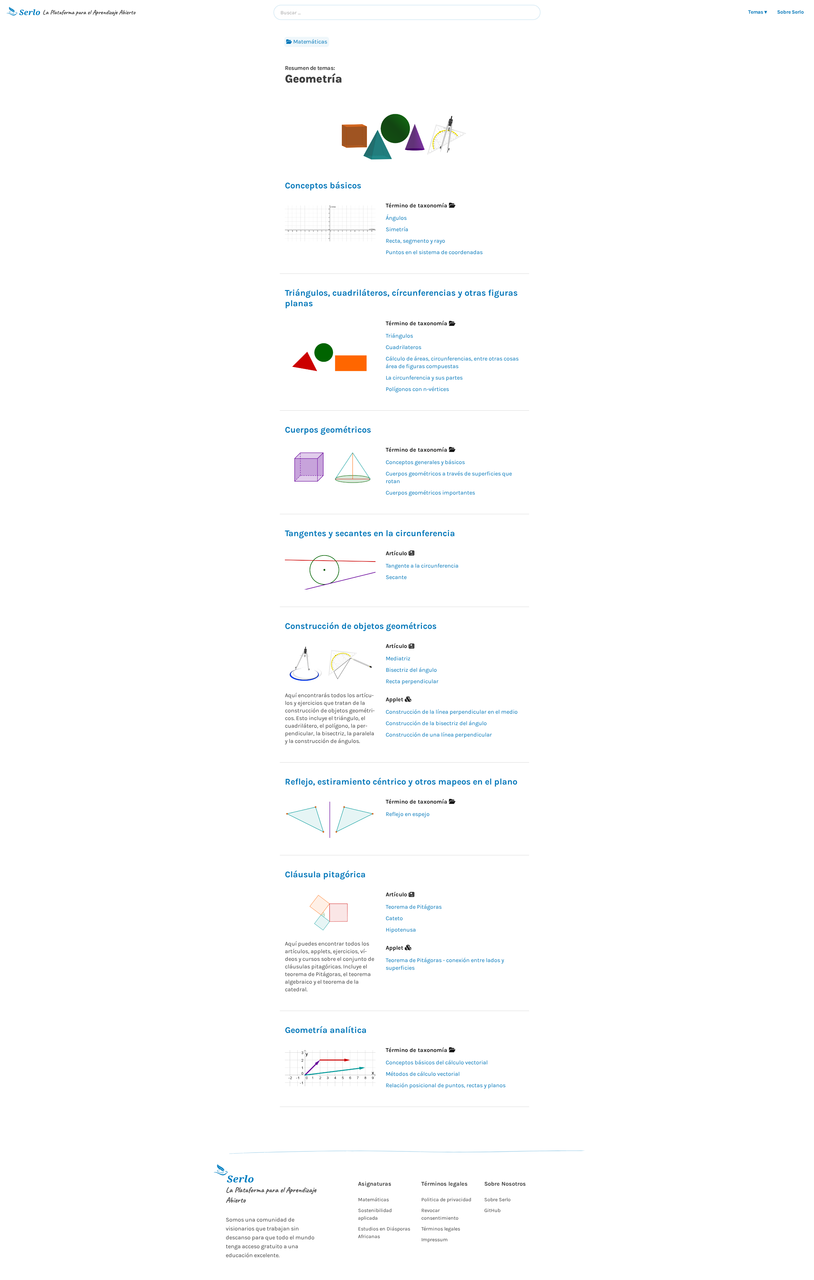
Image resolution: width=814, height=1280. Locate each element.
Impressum (434, 1239)
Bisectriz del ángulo (411, 669)
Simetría (397, 229)
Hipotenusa (401, 929)
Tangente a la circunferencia (422, 565)
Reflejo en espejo (408, 814)
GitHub (492, 1210)
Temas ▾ (757, 12)
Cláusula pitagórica (325, 874)
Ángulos (396, 217)
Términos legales (440, 1229)
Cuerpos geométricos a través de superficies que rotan (449, 477)
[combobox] (407, 12)
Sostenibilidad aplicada (375, 1214)
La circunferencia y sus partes (424, 377)
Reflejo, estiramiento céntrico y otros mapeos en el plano (401, 782)
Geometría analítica (326, 1030)
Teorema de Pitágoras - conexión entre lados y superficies (445, 964)
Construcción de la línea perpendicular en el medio (452, 711)
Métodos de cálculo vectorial (423, 1073)
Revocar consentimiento (440, 1214)
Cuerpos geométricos (328, 430)
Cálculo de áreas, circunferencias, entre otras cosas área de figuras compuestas (452, 362)
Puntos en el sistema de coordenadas (434, 252)
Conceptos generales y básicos (425, 462)
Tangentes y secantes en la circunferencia (370, 533)
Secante (396, 577)
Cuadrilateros (403, 347)
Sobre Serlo (790, 12)
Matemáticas (310, 41)
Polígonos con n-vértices (417, 389)
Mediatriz (398, 658)
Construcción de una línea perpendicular (439, 734)
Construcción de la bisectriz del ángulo (436, 723)
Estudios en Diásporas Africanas (384, 1232)
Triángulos (399, 335)
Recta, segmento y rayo (415, 240)
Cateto (394, 918)
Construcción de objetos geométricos (361, 626)
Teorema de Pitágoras (414, 906)
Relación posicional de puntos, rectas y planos (446, 1085)
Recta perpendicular (412, 681)
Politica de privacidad (446, 1199)
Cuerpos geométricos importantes (430, 492)
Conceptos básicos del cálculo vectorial (437, 1062)
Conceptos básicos (323, 185)
